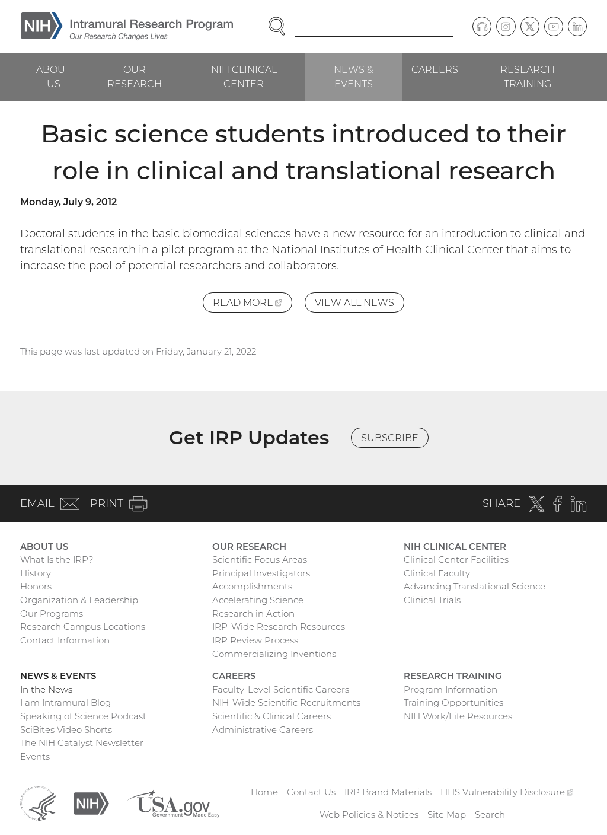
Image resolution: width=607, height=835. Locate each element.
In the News (46, 689)
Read (252, 305)
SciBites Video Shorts (66, 729)
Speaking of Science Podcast (83, 716)
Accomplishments (252, 586)
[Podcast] (481, 26)
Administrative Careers (262, 729)
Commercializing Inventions (274, 653)
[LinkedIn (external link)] (577, 26)
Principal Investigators (261, 573)
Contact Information (65, 640)
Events (35, 756)
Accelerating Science (258, 599)
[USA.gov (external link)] (173, 802)
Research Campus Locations (82, 626)
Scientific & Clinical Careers (271, 716)
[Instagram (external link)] (505, 26)
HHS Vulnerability (506, 792)
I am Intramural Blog (65, 702)
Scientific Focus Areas (259, 559)
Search (490, 814)
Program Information (450, 689)
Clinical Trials (432, 599)
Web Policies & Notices (369, 814)
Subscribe (389, 438)
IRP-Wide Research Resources (278, 626)
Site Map (446, 814)
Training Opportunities (453, 702)
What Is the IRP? (56, 559)
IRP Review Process (255, 640)
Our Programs (51, 613)
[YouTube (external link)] (553, 26)
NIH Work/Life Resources (458, 716)
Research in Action (253, 613)
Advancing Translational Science (474, 586)
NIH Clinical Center (244, 76)
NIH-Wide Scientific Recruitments (286, 702)
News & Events (353, 76)
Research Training (527, 76)
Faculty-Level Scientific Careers (280, 689)
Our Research (134, 76)
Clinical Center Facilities (456, 559)
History (35, 573)
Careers (434, 69)
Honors (36, 586)
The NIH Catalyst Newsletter (81, 742)
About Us (53, 76)
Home (264, 792)
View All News (354, 302)
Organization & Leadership (79, 599)
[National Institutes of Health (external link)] (91, 802)
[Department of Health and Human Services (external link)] (38, 802)
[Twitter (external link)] (529, 26)
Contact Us (311, 792)
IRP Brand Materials (388, 792)
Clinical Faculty (437, 573)
